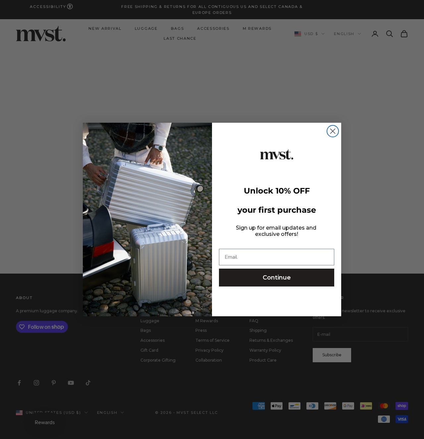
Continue (277, 277)
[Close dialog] (333, 131)
